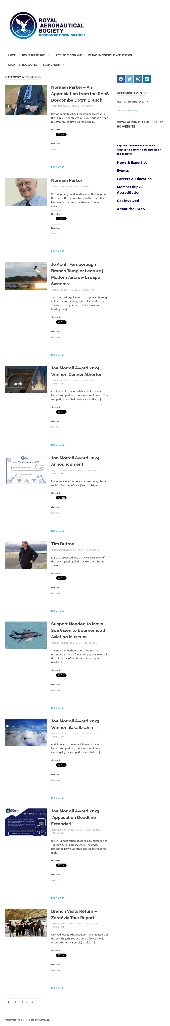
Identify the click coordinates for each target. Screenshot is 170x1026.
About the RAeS (131, 208)
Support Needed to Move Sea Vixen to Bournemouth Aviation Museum (79, 630)
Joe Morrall (89, 380)
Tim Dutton (62, 543)
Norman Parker (66, 180)
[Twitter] (129, 79)
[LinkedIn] (147, 79)
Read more (57, 167)
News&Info (87, 106)
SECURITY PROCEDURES (22, 64)
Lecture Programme (68, 55)
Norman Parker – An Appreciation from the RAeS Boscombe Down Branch (80, 94)
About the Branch (34, 55)
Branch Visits (94, 923)
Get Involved (128, 200)
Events (123, 170)
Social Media (51, 64)
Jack (74, 106)
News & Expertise (132, 162)
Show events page (127, 110)
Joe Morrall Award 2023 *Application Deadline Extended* (75, 817)
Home (12, 55)
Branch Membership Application (110, 55)
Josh (78, 470)
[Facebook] (121, 79)
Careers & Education (134, 179)
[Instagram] (138, 79)
